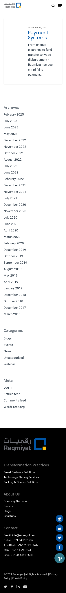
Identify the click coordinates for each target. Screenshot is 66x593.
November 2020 (15, 211)
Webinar (9, 364)
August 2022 (13, 159)
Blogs (8, 338)
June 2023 (11, 127)
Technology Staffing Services (21, 477)
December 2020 (15, 204)
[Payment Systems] (33, 51)
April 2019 (11, 282)
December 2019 (15, 250)
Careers (8, 506)
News (8, 351)
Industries (10, 516)
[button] (59, 558)
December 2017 (15, 307)
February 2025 (14, 114)
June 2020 (11, 224)
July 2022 (10, 166)
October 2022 (13, 153)
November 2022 (15, 146)
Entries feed (12, 394)
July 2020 (10, 217)
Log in (8, 387)
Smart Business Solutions (19, 472)
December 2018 (15, 295)
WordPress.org (14, 407)
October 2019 (13, 256)
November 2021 (15, 192)
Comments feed (15, 400)
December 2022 (15, 140)
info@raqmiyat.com (24, 535)
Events (8, 345)
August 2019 (13, 269)
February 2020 (14, 243)
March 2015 (12, 314)
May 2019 (11, 275)
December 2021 (15, 185)
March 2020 (12, 237)
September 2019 (15, 262)
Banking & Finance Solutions (21, 482)
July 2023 (10, 121)
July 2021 (10, 198)
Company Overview (15, 501)
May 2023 (11, 134)
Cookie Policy (19, 578)
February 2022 (14, 179)
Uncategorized (14, 358)
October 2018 (13, 301)
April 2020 (11, 230)
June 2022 (11, 172)
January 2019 (13, 288)
